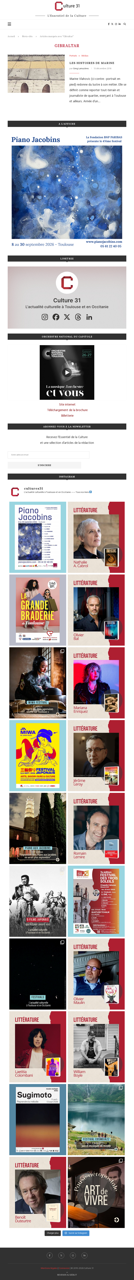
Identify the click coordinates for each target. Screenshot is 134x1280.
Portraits (73, 56)
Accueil (11, 36)
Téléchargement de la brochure (67, 410)
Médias (85, 56)
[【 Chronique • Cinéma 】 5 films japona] (37, 901)
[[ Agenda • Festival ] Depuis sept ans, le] (96, 901)
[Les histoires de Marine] (36, 74)
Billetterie (67, 415)
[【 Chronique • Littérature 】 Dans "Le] (96, 610)
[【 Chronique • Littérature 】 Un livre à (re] (37, 1192)
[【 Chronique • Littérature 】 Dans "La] (96, 682)
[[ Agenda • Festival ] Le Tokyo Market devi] (37, 755)
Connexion (64, 1268)
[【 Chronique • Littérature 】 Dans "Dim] (96, 537)
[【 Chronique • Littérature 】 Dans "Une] (96, 1046)
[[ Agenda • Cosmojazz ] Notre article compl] (96, 1119)
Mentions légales (49, 1268)
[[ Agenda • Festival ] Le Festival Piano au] (37, 537)
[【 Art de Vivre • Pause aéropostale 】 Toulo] (96, 1192)
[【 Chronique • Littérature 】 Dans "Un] (37, 1046)
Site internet (67, 404)
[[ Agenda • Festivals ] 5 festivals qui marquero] (37, 974)
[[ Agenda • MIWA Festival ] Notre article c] (37, 682)
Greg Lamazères (81, 69)
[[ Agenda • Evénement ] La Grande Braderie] (37, 610)
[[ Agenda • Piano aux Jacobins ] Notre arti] (37, 828)
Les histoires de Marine (91, 63)
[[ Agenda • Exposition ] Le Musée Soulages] (37, 1119)
